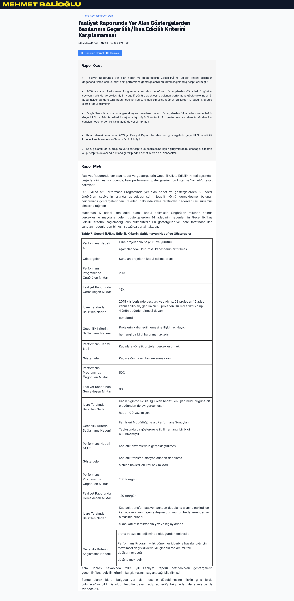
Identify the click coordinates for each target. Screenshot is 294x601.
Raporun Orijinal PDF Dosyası (102, 53)
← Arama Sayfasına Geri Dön (95, 15)
